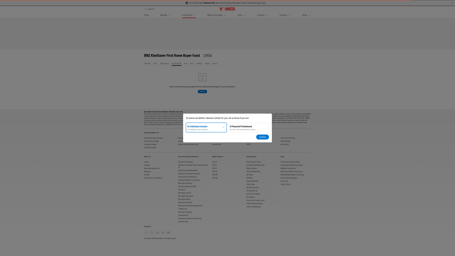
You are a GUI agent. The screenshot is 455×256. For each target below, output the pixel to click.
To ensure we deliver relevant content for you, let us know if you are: (217, 118)
